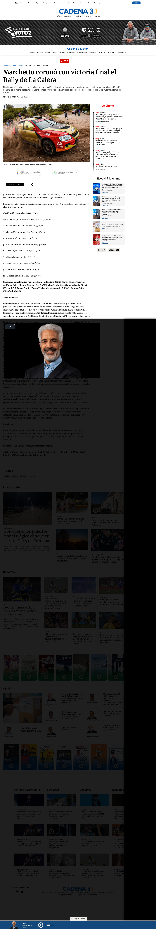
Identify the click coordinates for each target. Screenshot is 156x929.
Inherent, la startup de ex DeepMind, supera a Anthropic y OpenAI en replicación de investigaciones (109, 118)
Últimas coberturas (59, 3)
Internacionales (82, 52)
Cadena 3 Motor (78, 48)
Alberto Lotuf (102, 169)
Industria (40, 52)
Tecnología (103, 112)
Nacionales (71, 52)
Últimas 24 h (72, 3)
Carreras (32, 52)
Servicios (62, 52)
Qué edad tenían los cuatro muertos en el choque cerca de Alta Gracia (108, 142)
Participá (136, 3)
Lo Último (59, 16)
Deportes (23, 3)
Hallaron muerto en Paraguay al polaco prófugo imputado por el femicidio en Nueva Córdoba (109, 130)
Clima (89, 3)
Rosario (88, 16)
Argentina (67, 16)
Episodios (105, 192)
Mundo (97, 16)
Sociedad (102, 126)
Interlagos (92, 52)
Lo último (108, 105)
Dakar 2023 (102, 52)
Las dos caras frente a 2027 (107, 166)
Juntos (102, 138)
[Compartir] (32, 185)
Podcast (101, 250)
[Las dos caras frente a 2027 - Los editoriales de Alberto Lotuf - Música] (97, 226)
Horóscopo (97, 3)
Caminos (31, 3)
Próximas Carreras (51, 52)
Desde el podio (122, 52)
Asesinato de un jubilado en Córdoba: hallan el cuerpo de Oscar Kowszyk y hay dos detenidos (107, 155)
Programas (47, 3)
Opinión (38, 3)
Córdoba (78, 16)
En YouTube (82, 3)
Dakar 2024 (111, 52)
